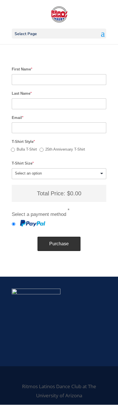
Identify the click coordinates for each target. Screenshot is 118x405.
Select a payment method (41, 213)
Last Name (22, 93)
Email (17, 118)
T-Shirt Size (23, 163)
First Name (22, 69)
